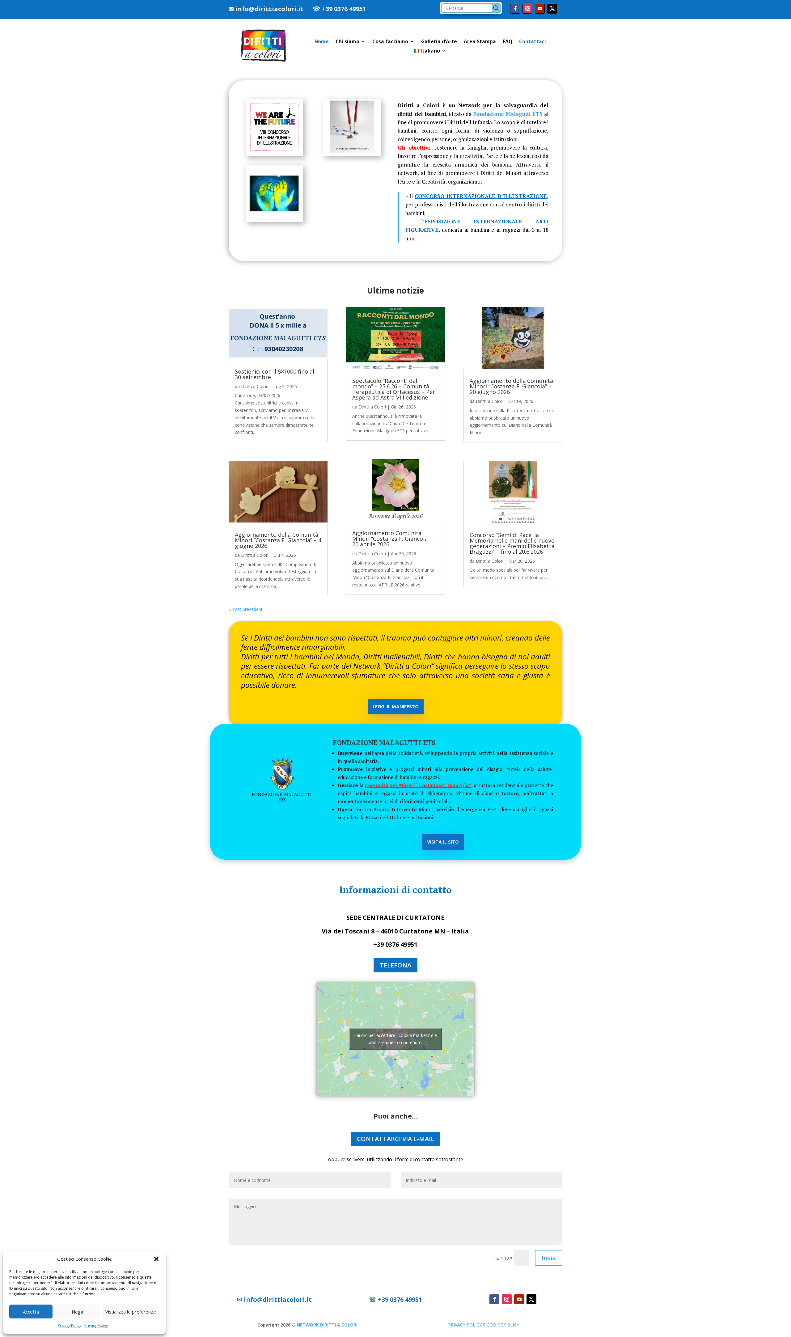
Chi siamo (347, 42)
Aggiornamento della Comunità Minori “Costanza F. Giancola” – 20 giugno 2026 (511, 386)
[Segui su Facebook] (515, 9)
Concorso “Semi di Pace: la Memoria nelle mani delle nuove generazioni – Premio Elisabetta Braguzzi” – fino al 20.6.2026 (512, 543)
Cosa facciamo (390, 42)
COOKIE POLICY (503, 1325)
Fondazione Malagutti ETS (508, 113)
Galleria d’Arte (439, 42)
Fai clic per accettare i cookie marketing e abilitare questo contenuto (395, 1038)
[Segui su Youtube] (540, 9)
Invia (549, 1258)
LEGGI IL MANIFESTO (396, 707)
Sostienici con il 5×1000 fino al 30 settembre (274, 374)
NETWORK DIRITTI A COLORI (327, 1325)
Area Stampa (480, 42)
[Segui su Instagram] (527, 9)
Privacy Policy (69, 1325)
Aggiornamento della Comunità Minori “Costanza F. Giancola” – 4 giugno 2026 (278, 540)
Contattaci (532, 42)
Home (322, 42)
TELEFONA (395, 965)
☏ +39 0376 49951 (339, 9)
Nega (77, 1312)
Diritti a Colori (255, 386)
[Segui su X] (552, 9)
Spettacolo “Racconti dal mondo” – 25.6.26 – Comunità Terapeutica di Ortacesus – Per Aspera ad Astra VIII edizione (393, 389)
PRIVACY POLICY (465, 1325)
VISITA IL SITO (443, 842)
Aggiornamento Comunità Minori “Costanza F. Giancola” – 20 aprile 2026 (393, 538)
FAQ (507, 42)
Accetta (31, 1312)
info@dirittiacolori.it (269, 9)
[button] (156, 1259)
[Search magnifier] (496, 8)
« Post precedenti (246, 609)
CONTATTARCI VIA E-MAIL (395, 1139)
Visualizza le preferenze (130, 1312)
